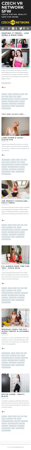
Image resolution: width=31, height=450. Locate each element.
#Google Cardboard (13, 101)
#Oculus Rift (21, 103)
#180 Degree (16, 94)
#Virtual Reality (6, 108)
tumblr (17, 28)
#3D (26, 94)
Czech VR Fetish (6, 159)
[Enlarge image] (13, 41)
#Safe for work (20, 106)
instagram (13, 28)
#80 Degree (13, 162)
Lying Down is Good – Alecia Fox (13, 139)
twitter (20, 28)
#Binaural (17, 98)
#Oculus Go (5, 103)
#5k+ (6, 96)
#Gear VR (4, 101)
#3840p (22, 94)
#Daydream (24, 98)
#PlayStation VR (6, 106)
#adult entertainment (7, 98)
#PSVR (13, 106)
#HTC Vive (22, 101)
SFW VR (10, 94)
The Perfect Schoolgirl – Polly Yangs (15, 202)
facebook (9, 28)
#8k (15, 96)
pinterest (24, 28)
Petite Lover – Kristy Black (13, 395)
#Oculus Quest (12, 103)
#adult (19, 96)
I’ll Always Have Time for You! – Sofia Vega (15, 267)
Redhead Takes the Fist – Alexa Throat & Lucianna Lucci (15, 331)
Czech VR (4, 94)
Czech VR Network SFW (17, 447)
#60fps (10, 96)
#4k (3, 96)
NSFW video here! (6, 83)
